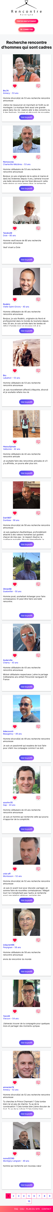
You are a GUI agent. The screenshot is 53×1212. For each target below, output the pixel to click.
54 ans (15, 1018)
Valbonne (7, 449)
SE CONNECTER (26, 29)
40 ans (26, 306)
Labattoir (7, 378)
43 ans (15, 662)
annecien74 (8, 1087)
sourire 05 (8, 802)
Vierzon (6, 1018)
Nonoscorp (8, 162)
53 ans (15, 93)
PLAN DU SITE (33, 1209)
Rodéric (6, 304)
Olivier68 (7, 589)
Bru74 (6, 90)
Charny (6, 662)
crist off (6, 873)
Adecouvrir (8, 731)
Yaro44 (6, 1016)
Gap (5, 805)
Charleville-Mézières (12, 164)
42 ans (17, 449)
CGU (22, 1209)
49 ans (18, 734)
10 (29, 1201)
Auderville (7, 660)
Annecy (6, 93)
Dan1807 (7, 517)
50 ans (18, 591)
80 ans (12, 235)
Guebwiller (8, 591)
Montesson (8, 876)
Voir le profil (26, 117)
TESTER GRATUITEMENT (26, 21)
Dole (5, 235)
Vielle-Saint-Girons (12, 306)
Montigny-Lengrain (12, 1161)
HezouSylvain (9, 446)
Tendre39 (7, 233)
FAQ (16, 1209)
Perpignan (7, 947)
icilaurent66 (8, 945)
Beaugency (8, 734)
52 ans (18, 876)
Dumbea (7, 520)
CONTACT (46, 1209)
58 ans (16, 520)
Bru (4, 375)
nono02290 (8, 1158)
